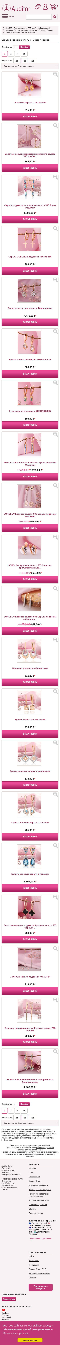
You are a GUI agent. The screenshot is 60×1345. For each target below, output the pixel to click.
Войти (31, 1256)
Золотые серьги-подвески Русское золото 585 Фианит (30, 1029)
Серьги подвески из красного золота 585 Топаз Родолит (30, 206)
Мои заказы (34, 1261)
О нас (31, 1172)
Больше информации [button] (15, 1333)
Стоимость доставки (38, 1205)
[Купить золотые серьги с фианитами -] (30, 765)
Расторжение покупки (41, 1287)
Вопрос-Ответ (35, 1181)
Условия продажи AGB (39, 1200)
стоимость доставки (45, 1148)
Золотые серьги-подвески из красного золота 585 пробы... (30, 155)
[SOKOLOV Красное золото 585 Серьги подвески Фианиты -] (30, 456)
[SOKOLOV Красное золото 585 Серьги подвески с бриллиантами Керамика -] (30, 611)
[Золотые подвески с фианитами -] (30, 662)
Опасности (8, 1140)
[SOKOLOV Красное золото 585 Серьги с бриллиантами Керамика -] (30, 559)
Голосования (34, 1177)
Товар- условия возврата (40, 1190)
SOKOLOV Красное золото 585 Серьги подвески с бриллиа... (30, 617)
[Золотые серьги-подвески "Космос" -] (30, 971)
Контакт (5, 1190)
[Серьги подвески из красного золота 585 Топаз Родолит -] (30, 199)
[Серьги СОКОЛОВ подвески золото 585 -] (30, 250)
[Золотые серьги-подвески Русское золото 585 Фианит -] (30, 1022)
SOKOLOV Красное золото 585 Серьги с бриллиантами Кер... (30, 566)
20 (25, 61)
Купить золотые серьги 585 (30, 719)
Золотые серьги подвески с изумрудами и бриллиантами (30, 1080)
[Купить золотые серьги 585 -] (30, 713)
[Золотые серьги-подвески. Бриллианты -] (30, 302)
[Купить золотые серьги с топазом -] (30, 816)
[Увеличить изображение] (55, 74)
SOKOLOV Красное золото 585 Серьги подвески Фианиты (30, 463)
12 (17, 61)
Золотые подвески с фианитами (30, 668)
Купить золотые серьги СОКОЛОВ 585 (30, 359)
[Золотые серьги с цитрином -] (30, 96)
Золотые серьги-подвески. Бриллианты (30, 308)
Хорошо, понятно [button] (30, 1340)
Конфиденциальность (38, 1185)
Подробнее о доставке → (40, 1239)
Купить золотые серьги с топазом (30, 822)
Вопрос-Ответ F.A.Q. (38, 1269)
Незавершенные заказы (39, 1273)
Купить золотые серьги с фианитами (30, 771)
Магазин (33, 30)
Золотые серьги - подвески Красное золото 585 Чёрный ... (30, 926)
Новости (32, 1278)
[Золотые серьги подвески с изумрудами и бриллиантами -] (30, 1073)
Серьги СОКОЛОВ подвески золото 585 (30, 256)
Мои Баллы (34, 1265)
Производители (36, 1213)
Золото (42, 30)
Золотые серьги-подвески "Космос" (30, 976)
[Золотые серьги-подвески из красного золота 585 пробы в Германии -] (30, 148)
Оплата (32, 1209)
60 (33, 61)
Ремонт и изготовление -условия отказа (39, 1195)
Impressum (12, 1187)
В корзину (30, 116)
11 (24, 54)
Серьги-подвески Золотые (23, 32)
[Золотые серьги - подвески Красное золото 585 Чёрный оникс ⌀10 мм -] (30, 919)
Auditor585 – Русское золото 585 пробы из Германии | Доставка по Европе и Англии (26, 29)
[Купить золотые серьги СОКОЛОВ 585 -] (30, 353)
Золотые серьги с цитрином (30, 102)
